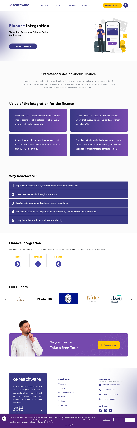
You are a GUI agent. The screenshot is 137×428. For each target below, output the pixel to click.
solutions (59, 5)
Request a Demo (23, 46)
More (35, 409)
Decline (118, 420)
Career (63, 401)
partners (72, 5)
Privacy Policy (36, 422)
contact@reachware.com (111, 385)
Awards (63, 384)
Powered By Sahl (68, 425)
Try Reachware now (108, 345)
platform (45, 5)
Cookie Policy (48, 422)
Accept (129, 420)
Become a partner (67, 392)
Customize (106, 420)
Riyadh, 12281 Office (110, 394)
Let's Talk (64, 405)
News (62, 397)
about (85, 5)
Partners (63, 388)
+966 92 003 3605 (108, 389)
